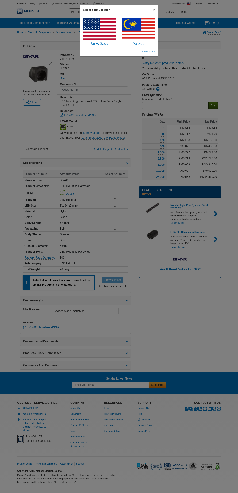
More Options (148, 51)
